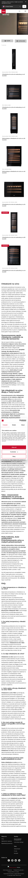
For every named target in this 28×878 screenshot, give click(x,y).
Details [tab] (14, 425)
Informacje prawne (7, 870)
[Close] (25, 1)
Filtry (8, 40)
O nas (15, 851)
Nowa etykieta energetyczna (17, 839)
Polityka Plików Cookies (13, 871)
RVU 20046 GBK (6, 169)
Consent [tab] (5, 425)
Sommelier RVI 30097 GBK (9, 235)
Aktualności (17, 848)
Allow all (14, 447)
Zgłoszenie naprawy (6, 841)
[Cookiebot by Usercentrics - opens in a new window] (19, 421)
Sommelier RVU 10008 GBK (10, 72)
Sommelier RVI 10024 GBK (9, 202)
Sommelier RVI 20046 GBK (9, 268)
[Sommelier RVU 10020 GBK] (14, 123)
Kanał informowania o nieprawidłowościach (14, 873)
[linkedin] (19, 860)
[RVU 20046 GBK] (14, 156)
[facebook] (8, 860)
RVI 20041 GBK (6, 105)
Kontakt (16, 853)
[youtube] (15, 860)
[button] (12, 6)
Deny (14, 456)
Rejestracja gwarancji (6, 843)
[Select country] (22, 11)
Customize (13, 451)
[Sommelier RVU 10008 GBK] (14, 59)
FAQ (2, 838)
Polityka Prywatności (19, 870)
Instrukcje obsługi (18, 842)
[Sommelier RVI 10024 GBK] (14, 189)
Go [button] (24, 6)
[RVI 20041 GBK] (14, 92)
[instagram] (12, 860)
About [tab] (23, 425)
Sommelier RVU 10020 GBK (10, 136)
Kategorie (22, 41)
